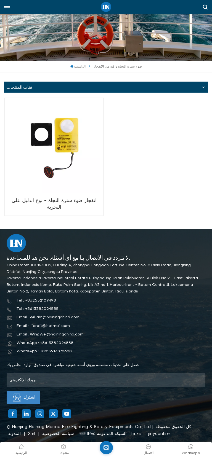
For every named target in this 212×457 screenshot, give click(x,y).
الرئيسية (80, 66)
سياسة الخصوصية (58, 434)
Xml (31, 434)
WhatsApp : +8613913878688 (44, 351)
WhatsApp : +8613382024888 (45, 343)
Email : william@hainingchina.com (48, 317)
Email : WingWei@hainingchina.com (50, 334)
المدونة (14, 434)
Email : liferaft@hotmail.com (43, 326)
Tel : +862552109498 (36, 300)
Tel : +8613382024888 (38, 309)
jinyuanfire (159, 434)
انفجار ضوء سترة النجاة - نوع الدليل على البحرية (54, 204)
